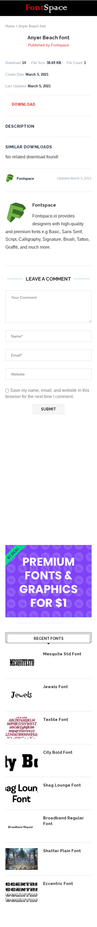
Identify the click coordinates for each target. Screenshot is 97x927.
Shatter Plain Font (62, 850)
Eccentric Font (58, 883)
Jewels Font (55, 686)
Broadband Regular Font (63, 821)
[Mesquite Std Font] (21, 662)
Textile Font (55, 719)
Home (10, 26)
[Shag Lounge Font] (21, 793)
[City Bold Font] (21, 760)
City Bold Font (57, 752)
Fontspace (60, 45)
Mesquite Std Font (62, 654)
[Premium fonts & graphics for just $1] (48, 548)
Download (23, 104)
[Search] (91, 8)
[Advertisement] (48, 480)
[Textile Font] (21, 728)
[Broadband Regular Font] (21, 826)
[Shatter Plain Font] (21, 859)
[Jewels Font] (21, 695)
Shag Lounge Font (62, 785)
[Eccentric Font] (21, 892)
